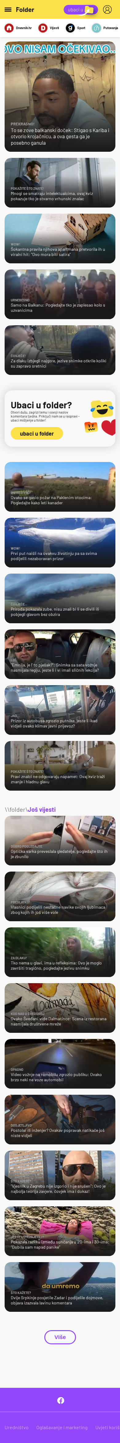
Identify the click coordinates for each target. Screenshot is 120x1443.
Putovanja (110, 28)
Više (60, 1337)
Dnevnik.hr (24, 28)
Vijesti (54, 28)
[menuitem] (108, 9)
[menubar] (108, 9)
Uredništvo (17, 1427)
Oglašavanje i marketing (62, 1427)
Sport (81, 28)
